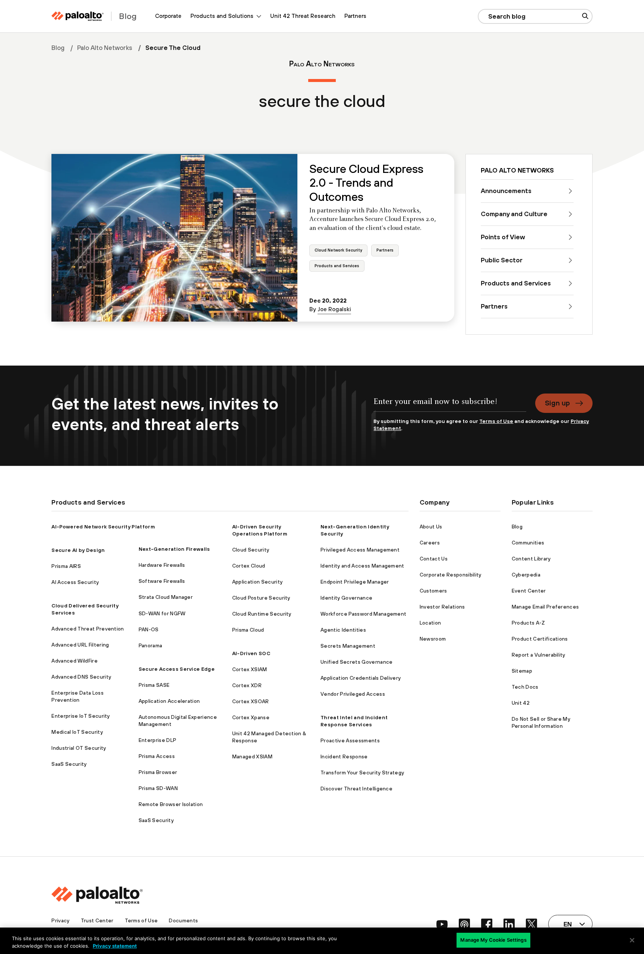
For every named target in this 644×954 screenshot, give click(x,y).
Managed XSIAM (252, 756)
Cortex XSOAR (250, 701)
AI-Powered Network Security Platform (103, 527)
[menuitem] (168, 16)
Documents (183, 920)
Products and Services (337, 265)
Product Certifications (540, 639)
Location (430, 623)
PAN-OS (149, 629)
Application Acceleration (169, 701)
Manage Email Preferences (545, 607)
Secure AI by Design (78, 550)
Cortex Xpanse (250, 717)
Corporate (168, 16)
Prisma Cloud (248, 630)
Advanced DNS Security (81, 677)
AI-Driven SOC (251, 653)
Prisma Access (157, 756)
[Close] (632, 940)
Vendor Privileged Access (353, 694)
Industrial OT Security (78, 748)
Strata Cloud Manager (166, 597)
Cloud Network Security (338, 250)
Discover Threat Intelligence (356, 789)
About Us (431, 527)
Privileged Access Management (360, 550)
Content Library (531, 559)
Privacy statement (115, 946)
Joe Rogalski (334, 309)
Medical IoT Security (76, 732)
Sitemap (522, 671)
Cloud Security (250, 550)
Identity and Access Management (362, 566)
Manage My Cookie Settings (493, 940)
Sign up (557, 403)
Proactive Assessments (350, 740)
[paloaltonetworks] (77, 16)
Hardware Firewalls (162, 565)
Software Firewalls (162, 581)
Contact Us (434, 559)
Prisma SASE (154, 685)
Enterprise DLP (157, 740)
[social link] (442, 924)
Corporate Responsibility (451, 575)
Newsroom (433, 639)
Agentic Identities (343, 630)
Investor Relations (442, 607)
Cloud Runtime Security (261, 614)
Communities (528, 543)
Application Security (257, 582)
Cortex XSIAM (249, 669)
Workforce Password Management (363, 614)
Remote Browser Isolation (171, 804)
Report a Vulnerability (538, 655)
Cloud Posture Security (261, 598)
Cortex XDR (247, 685)
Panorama (150, 645)
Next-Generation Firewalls (174, 549)
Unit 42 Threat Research (302, 16)
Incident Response (344, 756)
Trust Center (97, 920)
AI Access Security (75, 582)
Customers (433, 591)
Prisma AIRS (66, 566)
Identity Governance (346, 598)
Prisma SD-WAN (158, 788)
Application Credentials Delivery (361, 678)
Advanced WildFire (74, 661)
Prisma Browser (158, 772)
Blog (57, 47)
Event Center (529, 591)
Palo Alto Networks (104, 47)
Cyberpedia (526, 575)
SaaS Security (68, 764)
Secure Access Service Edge (177, 669)
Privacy (60, 920)
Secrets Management (348, 646)
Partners (355, 16)
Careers (430, 543)
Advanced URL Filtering (80, 645)
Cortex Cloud (248, 566)
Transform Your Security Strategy (362, 772)
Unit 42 (521, 703)
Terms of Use (496, 421)
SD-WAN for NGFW (162, 613)
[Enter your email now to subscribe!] (449, 406)
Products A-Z (528, 623)
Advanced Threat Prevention (87, 629)
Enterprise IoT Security (80, 716)
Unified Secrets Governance (356, 662)
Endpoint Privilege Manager (355, 582)
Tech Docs (525, 687)
